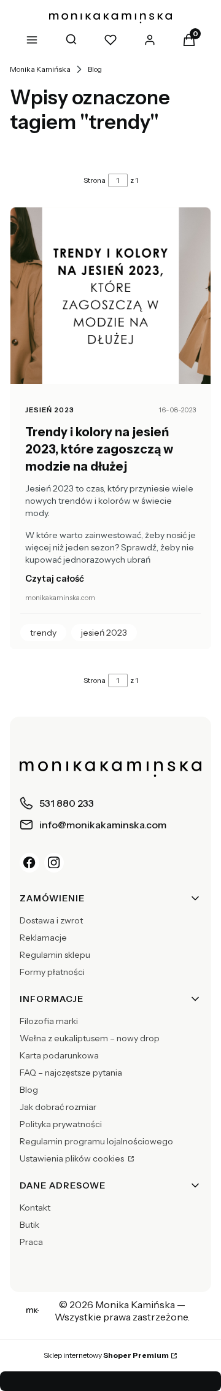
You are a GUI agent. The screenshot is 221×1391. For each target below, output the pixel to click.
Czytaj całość (54, 578)
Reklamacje (43, 937)
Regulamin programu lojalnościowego (96, 1141)
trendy (43, 632)
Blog (95, 69)
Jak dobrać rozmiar (58, 1106)
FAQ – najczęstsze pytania (71, 1072)
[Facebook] (29, 863)
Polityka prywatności (61, 1124)
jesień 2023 (49, 410)
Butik (29, 1224)
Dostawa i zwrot (51, 920)
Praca (31, 1241)
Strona (94, 180)
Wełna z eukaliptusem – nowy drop (90, 1038)
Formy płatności (52, 971)
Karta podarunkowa (59, 1055)
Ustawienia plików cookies (73, 1158)
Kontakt (35, 1207)
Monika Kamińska (40, 69)
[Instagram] (54, 863)
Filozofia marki (49, 1021)
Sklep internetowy (106, 1355)
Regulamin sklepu (55, 954)
